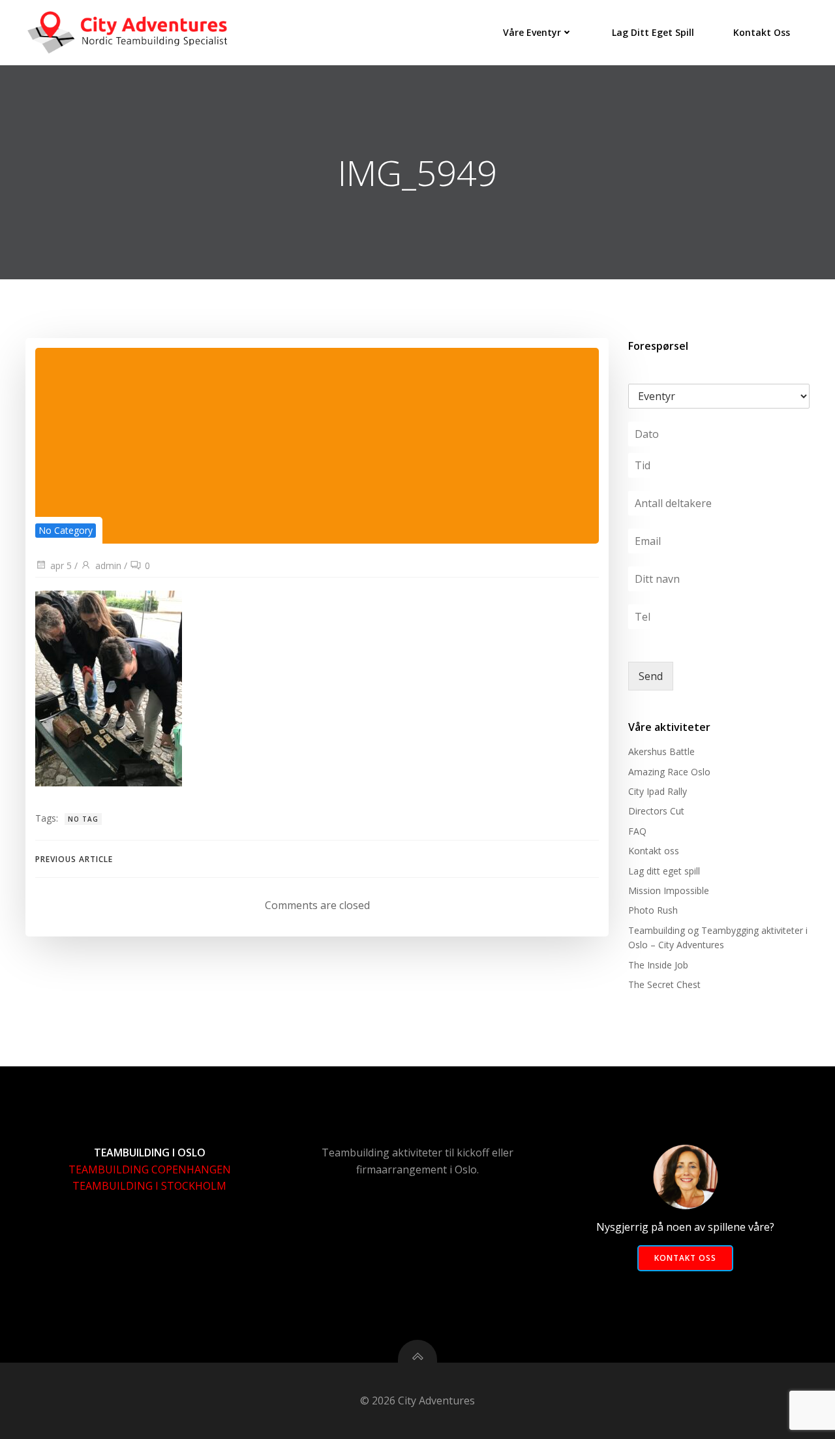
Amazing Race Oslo (669, 772)
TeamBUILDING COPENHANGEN (149, 1169)
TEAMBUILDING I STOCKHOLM (149, 1186)
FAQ (637, 831)
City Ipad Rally (657, 791)
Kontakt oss (761, 32)
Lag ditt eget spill (653, 32)
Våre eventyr (532, 32)
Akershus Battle (661, 751)
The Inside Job (658, 965)
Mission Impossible (668, 890)
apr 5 (61, 565)
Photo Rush (653, 910)
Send (651, 676)
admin (108, 565)
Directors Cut (656, 811)
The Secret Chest (664, 984)
